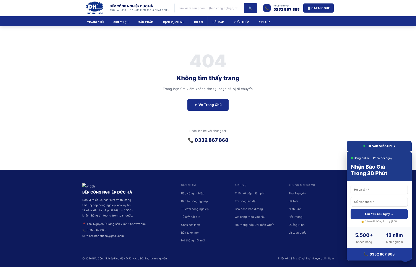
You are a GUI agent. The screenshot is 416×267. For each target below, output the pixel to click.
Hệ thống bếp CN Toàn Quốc (254, 224)
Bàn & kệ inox (190, 232)
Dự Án (198, 22)
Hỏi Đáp (218, 22)
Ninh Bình (295, 209)
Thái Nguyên (297, 193)
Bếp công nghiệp (192, 193)
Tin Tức (264, 22)
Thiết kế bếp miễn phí (249, 193)
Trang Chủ (95, 22)
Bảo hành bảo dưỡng (249, 209)
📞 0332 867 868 (208, 140)
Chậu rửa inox (190, 224)
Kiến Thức (241, 22)
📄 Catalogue (318, 8)
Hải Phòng (295, 216)
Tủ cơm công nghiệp (195, 209)
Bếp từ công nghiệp (194, 201)
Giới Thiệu (121, 22)
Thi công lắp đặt (246, 201)
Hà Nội (293, 201)
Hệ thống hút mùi (193, 240)
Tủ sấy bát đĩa (190, 216)
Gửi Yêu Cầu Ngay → (379, 214)
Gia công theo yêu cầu (250, 216)
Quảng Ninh (297, 224)
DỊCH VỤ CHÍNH (173, 22)
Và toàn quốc (297, 232)
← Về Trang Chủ (208, 105)
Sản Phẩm (145, 22)
